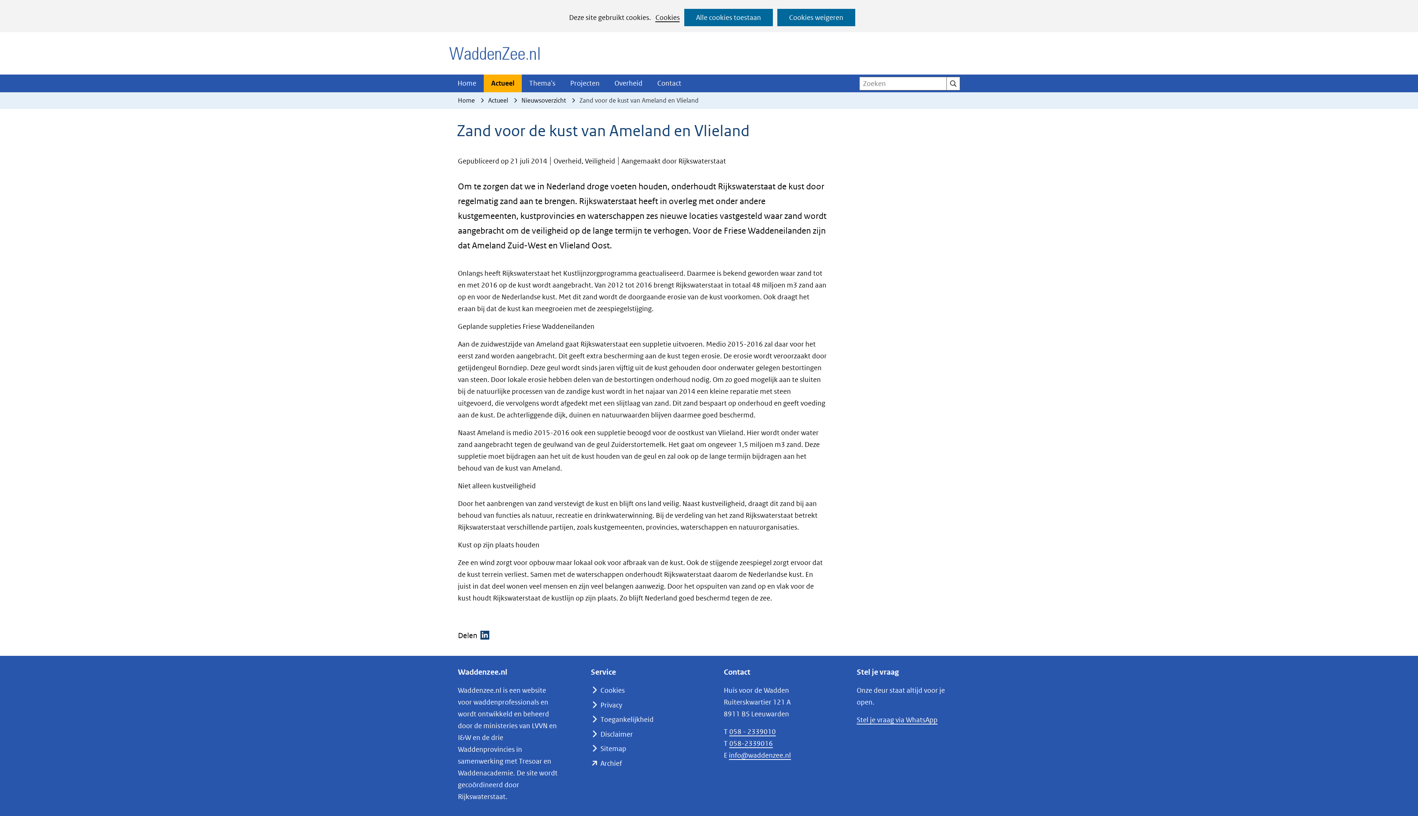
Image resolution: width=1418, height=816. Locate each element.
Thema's (542, 83)
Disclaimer (616, 734)
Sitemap (613, 748)
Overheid (628, 83)
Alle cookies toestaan (728, 17)
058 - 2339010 (752, 731)
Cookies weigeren (816, 17)
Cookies (667, 17)
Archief (611, 763)
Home (467, 83)
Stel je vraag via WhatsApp (897, 720)
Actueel (502, 83)
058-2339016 (751, 743)
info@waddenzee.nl (760, 755)
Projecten (585, 83)
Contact (669, 83)
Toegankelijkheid (627, 719)
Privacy (611, 705)
